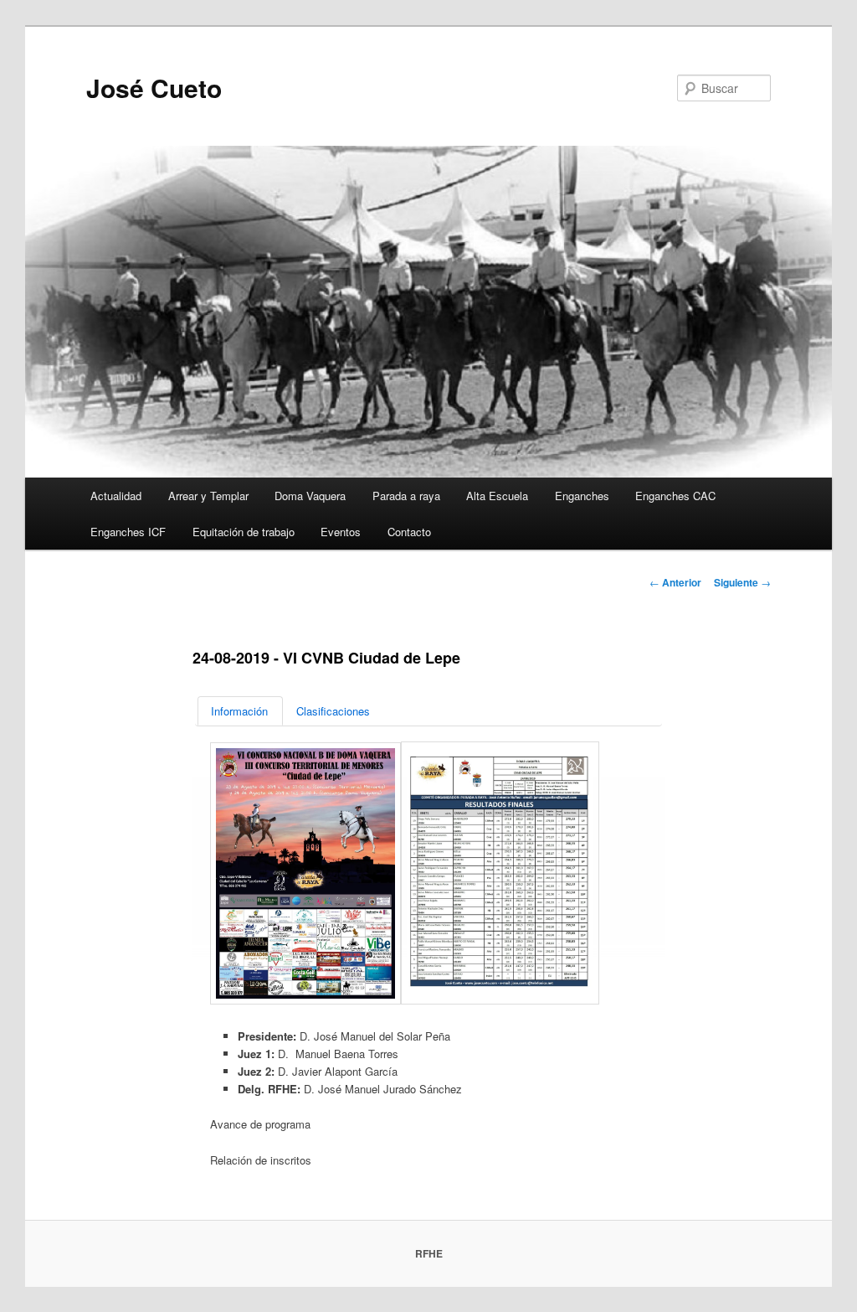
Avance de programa (260, 1124)
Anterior (675, 582)
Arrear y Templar (208, 496)
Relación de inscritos (260, 1160)
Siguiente (742, 582)
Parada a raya (406, 496)
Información (239, 711)
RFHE (429, 1253)
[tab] (240, 711)
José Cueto (154, 88)
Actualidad (115, 496)
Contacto (409, 532)
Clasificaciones (333, 711)
